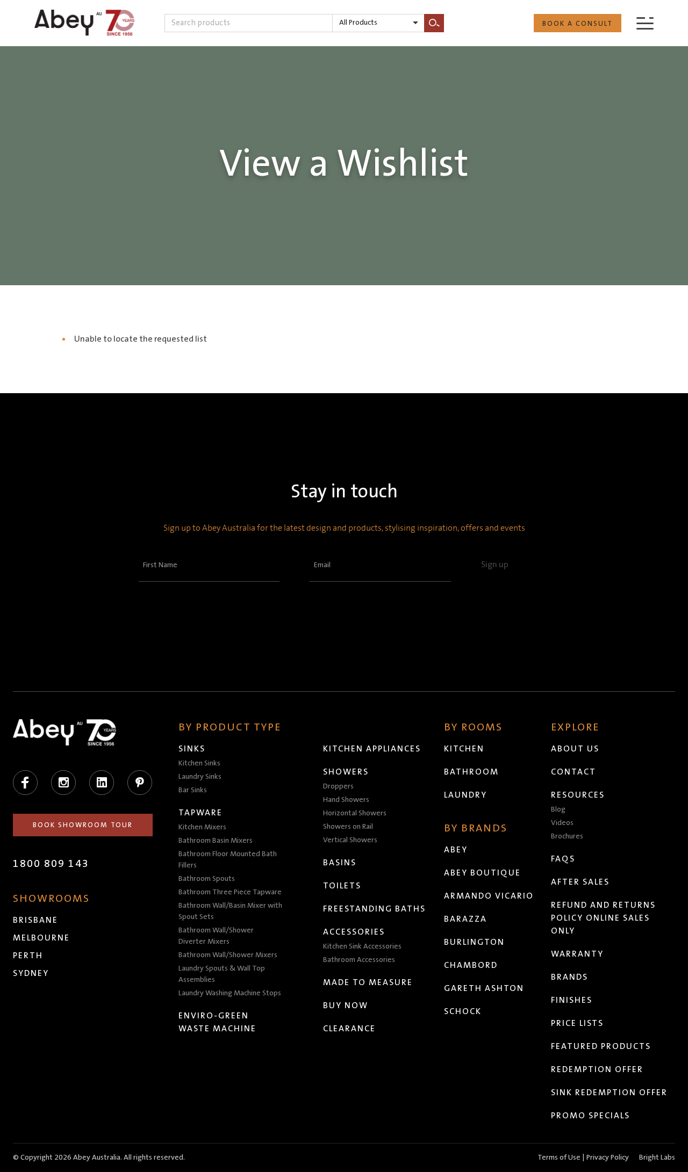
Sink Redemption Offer (609, 1092)
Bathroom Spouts (206, 878)
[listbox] (378, 23)
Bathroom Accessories (359, 960)
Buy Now (345, 1005)
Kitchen (464, 749)
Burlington (474, 942)
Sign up (494, 564)
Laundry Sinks (199, 776)
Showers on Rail (348, 826)
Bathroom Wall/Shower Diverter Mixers (216, 936)
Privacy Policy (607, 1157)
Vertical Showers (350, 840)
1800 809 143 (51, 864)
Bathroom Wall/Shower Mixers (227, 955)
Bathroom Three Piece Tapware (230, 892)
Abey (456, 850)
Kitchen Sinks (199, 763)
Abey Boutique (482, 873)
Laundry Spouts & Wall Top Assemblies (221, 974)
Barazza (465, 919)
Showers (346, 772)
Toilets (342, 886)
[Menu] (645, 23)
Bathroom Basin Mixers (215, 840)
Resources (578, 795)
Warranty (577, 954)
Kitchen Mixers (202, 827)
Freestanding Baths (374, 909)
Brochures (567, 836)
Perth (28, 955)
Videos (562, 823)
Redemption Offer (597, 1069)
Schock (463, 1011)
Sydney (31, 973)
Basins (339, 862)
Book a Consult (577, 23)
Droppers (338, 786)
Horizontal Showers (354, 813)
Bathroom (471, 772)
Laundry (465, 795)
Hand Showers (346, 799)
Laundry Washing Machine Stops (229, 993)
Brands (569, 977)
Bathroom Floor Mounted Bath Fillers (227, 860)
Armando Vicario (489, 896)
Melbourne (41, 938)
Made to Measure (368, 982)
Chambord (471, 965)
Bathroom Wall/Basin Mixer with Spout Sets (230, 911)
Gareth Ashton (484, 988)
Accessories (354, 932)
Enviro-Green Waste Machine (217, 1022)
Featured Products (601, 1046)
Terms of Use (559, 1157)
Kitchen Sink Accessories (362, 946)
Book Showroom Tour (83, 825)
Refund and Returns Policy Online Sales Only (603, 918)
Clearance (349, 1028)
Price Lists (577, 1023)
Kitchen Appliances (372, 749)
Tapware (200, 812)
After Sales (580, 882)
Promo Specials (590, 1115)
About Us (575, 749)
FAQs (563, 859)
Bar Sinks (192, 790)
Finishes (571, 1000)
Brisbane (35, 920)
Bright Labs (657, 1157)
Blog (558, 809)
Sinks (191, 749)
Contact (573, 772)
